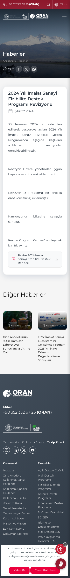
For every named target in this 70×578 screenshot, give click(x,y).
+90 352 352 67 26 (23, 4)
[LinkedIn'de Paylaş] (26, 69)
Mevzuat (8, 470)
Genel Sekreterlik (14, 508)
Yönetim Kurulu (13, 503)
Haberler (23, 60)
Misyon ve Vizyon (14, 523)
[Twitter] (23, 450)
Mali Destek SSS (49, 532)
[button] (48, 4)
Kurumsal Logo (13, 518)
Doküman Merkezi (15, 533)
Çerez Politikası (45, 570)
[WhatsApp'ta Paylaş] (34, 69)
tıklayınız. (20, 245)
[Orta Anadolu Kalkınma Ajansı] (25, 16)
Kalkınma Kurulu (14, 498)
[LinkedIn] (15, 450)
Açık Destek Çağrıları (52, 470)
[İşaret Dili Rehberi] (60, 563)
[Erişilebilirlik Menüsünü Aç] (60, 549)
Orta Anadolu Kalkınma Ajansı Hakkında (14, 480)
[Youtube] (32, 450)
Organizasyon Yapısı (16, 513)
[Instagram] (6, 450)
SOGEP (43, 517)
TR (62, 4)
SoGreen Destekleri (51, 512)
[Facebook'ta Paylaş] (19, 69)
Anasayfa (8, 60)
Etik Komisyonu (13, 528)
